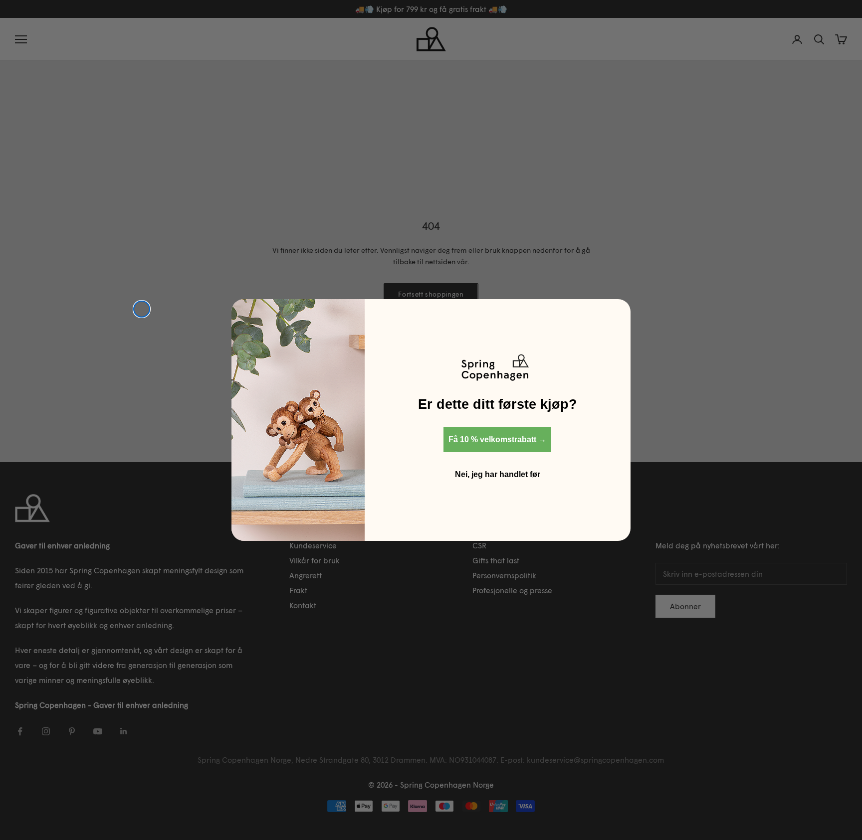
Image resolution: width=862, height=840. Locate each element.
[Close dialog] (142, 309)
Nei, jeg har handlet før (497, 474)
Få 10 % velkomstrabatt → (497, 439)
